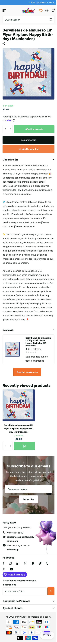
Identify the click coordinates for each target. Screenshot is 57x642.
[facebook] (3, 563)
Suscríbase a (50, 591)
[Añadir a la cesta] (24, 446)
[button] (11, 126)
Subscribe (28, 499)
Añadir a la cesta (34, 129)
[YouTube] (11, 569)
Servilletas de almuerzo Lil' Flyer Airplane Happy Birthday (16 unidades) (19, 428)
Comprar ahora (28, 140)
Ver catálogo (4, 10)
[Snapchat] (32, 563)
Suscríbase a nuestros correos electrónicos (19, 582)
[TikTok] (40, 563)
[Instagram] (10, 563)
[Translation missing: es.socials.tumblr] (47, 563)
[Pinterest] (25, 563)
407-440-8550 (15, 532)
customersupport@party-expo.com (21, 539)
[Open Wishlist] (41, 10)
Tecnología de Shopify (39, 616)
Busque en (51, 19)
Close (28, 601)
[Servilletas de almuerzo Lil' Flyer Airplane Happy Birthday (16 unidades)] (19, 405)
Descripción (10, 159)
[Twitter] (4, 569)
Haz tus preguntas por (18, 547)
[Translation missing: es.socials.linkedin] (17, 563)
